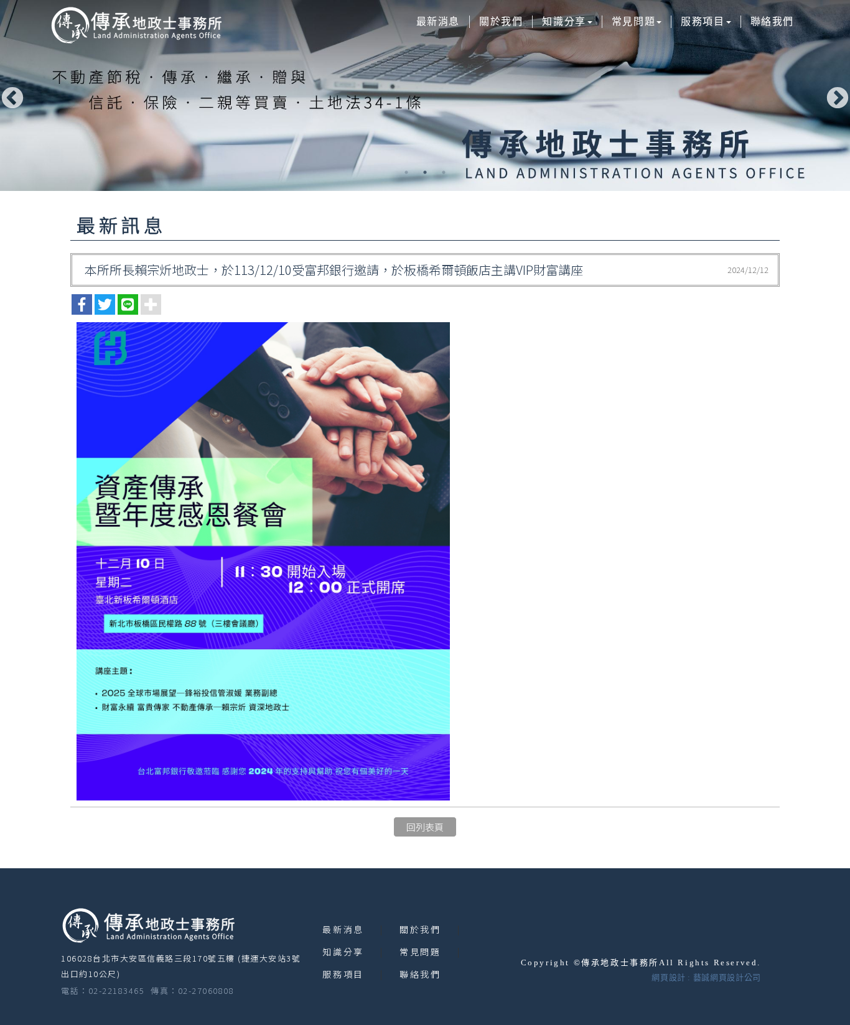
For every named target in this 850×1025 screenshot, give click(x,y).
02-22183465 (116, 990)
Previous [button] (9, 95)
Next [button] (834, 95)
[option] (425, 95)
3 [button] (443, 172)
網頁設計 (669, 977)
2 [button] (425, 172)
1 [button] (406, 172)
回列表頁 (425, 826)
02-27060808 (206, 990)
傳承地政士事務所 (136, 25)
